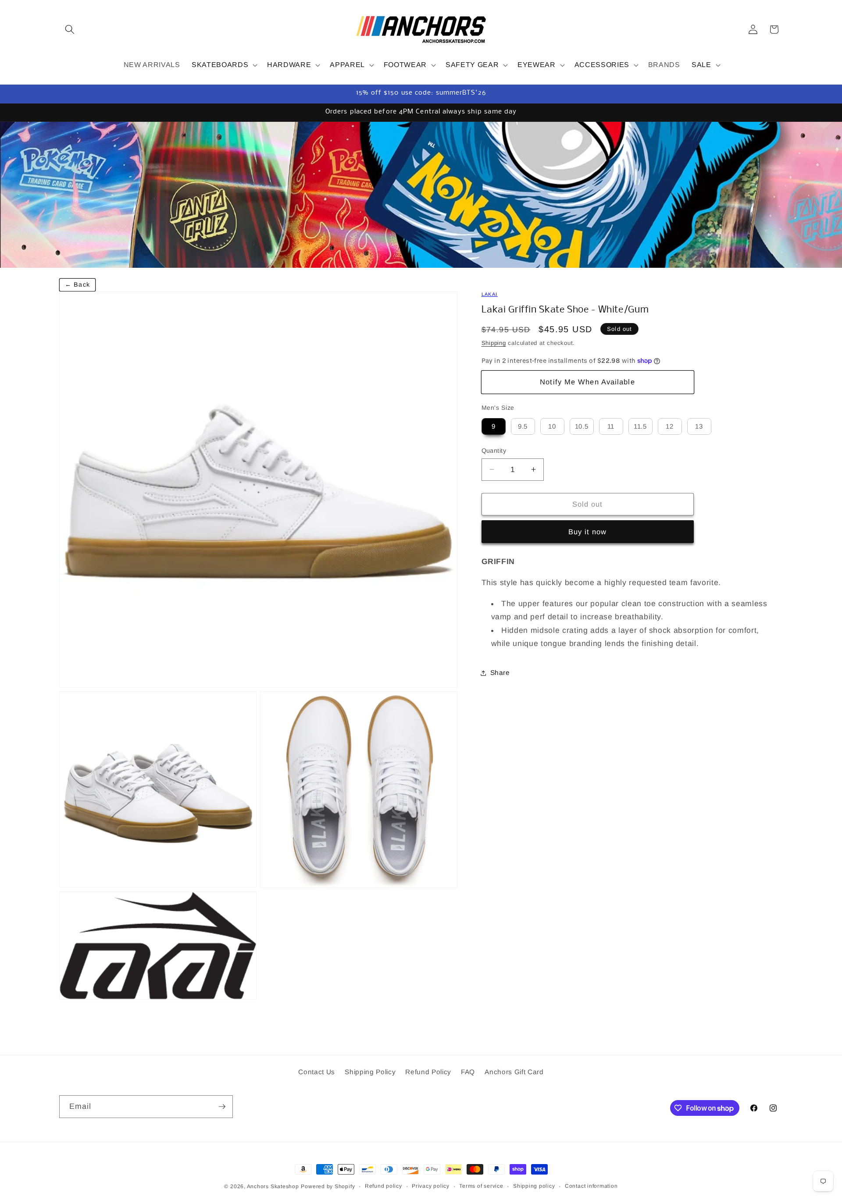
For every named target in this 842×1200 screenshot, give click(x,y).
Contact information (591, 1186)
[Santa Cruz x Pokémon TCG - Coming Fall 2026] (421, 194)
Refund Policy (428, 1072)
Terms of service (481, 1186)
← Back (77, 284)
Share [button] (500, 672)
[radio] (494, 426)
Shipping (494, 343)
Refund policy (383, 1186)
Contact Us (316, 1072)
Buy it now (587, 532)
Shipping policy (534, 1186)
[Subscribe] (221, 1106)
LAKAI (490, 294)
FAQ (468, 1072)
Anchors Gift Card (514, 1072)
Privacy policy (431, 1186)
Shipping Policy (370, 1072)
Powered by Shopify (328, 1186)
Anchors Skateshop (273, 1186)
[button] (69, 29)
